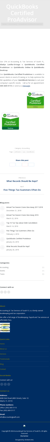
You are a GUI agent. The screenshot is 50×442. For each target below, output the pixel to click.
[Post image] (2, 208)
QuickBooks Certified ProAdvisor (18, 238)
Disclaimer (24, 436)
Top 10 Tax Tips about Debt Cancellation (21, 223)
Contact (3, 369)
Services (3, 354)
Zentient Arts (29, 440)
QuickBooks (30, 151)
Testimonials (5, 359)
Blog (1, 364)
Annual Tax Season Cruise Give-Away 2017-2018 (24, 207)
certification (17, 151)
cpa (24, 151)
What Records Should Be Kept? (18, 246)
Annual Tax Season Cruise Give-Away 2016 (22, 215)
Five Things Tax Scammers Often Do (20, 231)
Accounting (26, 148)
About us (3, 349)
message (26, 86)
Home (2, 344)
